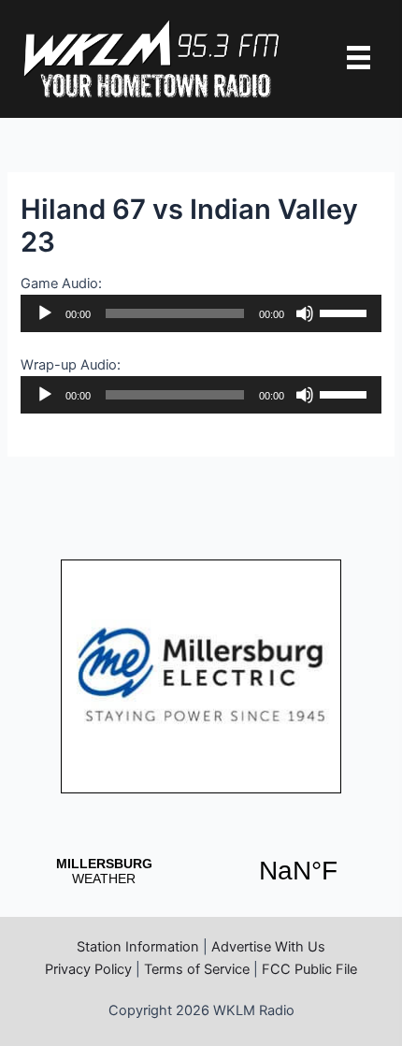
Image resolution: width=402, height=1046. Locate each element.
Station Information (138, 946)
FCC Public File (309, 969)
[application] (200, 313)
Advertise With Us (268, 946)
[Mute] (304, 313)
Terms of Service (197, 969)
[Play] (45, 313)
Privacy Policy (88, 969)
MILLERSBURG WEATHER (201, 871)
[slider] (346, 311)
